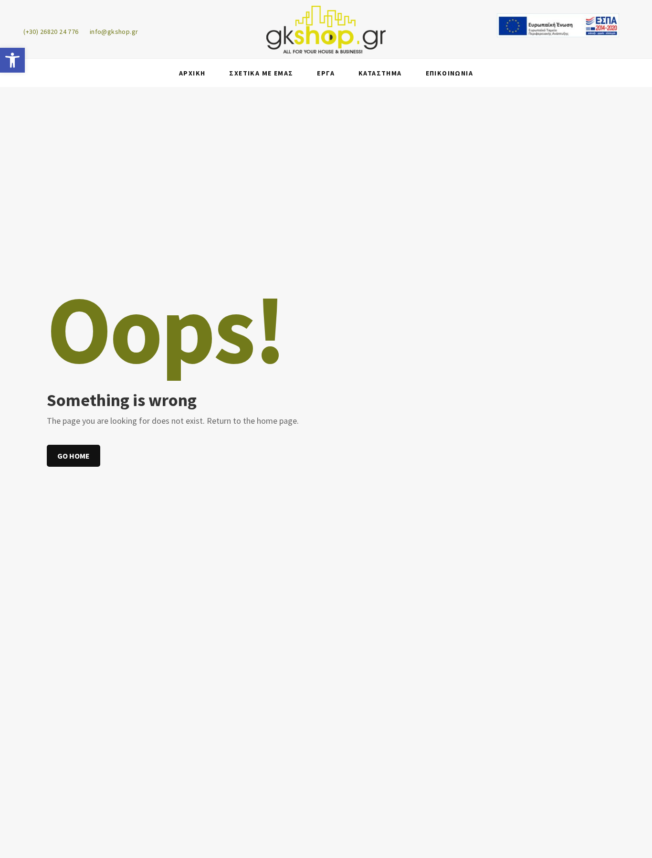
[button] (12, 60)
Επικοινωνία (449, 73)
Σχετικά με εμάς (261, 73)
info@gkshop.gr (114, 31)
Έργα (326, 73)
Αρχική (192, 73)
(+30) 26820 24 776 (51, 31)
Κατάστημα (380, 73)
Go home (73, 456)
